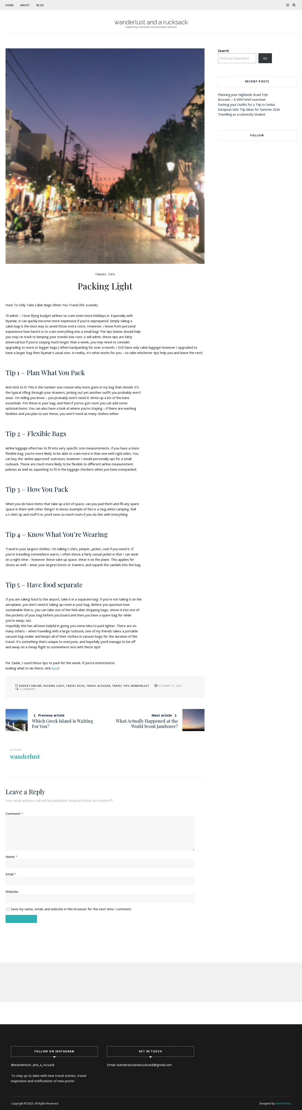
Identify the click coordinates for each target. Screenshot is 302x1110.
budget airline (30, 685)
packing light (53, 685)
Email (11, 874)
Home (9, 5)
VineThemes (283, 1103)
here (55, 668)
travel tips (120, 685)
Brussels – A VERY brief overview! (242, 99)
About (25, 5)
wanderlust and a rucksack (151, 22)
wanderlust (140, 685)
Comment (14, 813)
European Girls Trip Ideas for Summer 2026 (249, 109)
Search (223, 51)
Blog (40, 5)
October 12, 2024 (170, 685)
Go (265, 58)
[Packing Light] (105, 156)
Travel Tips (105, 274)
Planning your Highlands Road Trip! (243, 95)
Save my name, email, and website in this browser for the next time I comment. (71, 909)
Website (12, 891)
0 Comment (27, 689)
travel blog (75, 685)
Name (11, 856)
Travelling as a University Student (241, 114)
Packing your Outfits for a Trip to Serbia (246, 105)
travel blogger (98, 685)
